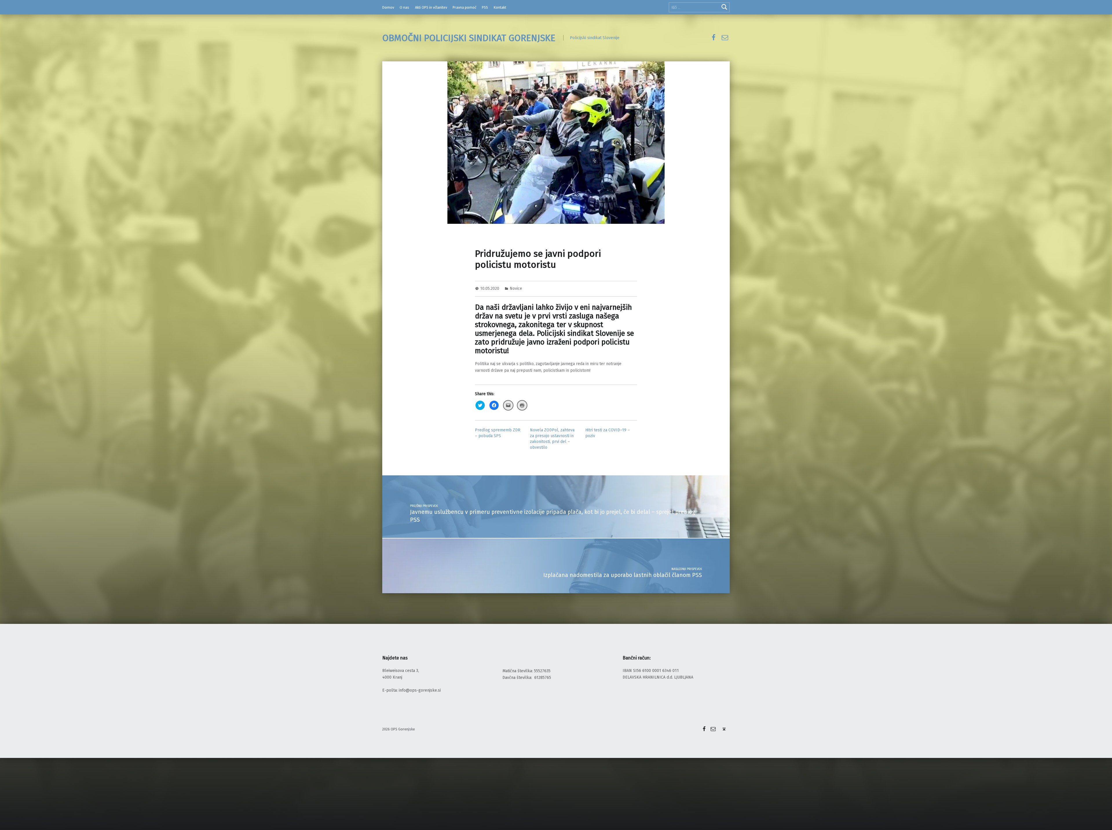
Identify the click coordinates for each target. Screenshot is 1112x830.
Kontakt (500, 7)
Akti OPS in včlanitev (431, 7)
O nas (404, 7)
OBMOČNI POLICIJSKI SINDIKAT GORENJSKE (468, 37)
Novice (516, 288)
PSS (485, 7)
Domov (388, 7)
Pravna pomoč (464, 7)
